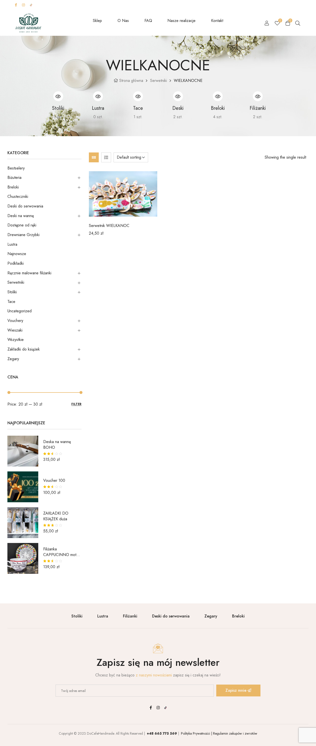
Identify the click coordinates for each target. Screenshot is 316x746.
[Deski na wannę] (178, 96)
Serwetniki (158, 80)
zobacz (43, 117)
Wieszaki (14, 330)
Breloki (13, 187)
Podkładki (15, 263)
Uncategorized (19, 311)
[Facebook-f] (15, 4)
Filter (76, 404)
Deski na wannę (20, 216)
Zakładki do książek (23, 349)
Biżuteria (14, 177)
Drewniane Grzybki (23, 235)
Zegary (13, 359)
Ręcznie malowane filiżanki (29, 273)
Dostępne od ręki (21, 225)
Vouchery (15, 320)
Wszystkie (15, 339)
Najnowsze (16, 254)
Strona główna (131, 80)
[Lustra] (98, 96)
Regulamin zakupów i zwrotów (234, 733)
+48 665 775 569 (162, 733)
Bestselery (16, 168)
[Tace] (138, 96)
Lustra (12, 244)
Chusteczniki (17, 196)
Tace (11, 301)
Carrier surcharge (185, 5)
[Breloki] (218, 96)
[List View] (106, 157)
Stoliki (12, 292)
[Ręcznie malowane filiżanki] (258, 96)
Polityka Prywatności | (196, 733)
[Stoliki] (58, 96)
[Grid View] (94, 157)
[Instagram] (23, 4)
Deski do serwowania (25, 206)
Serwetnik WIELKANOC (109, 225)
